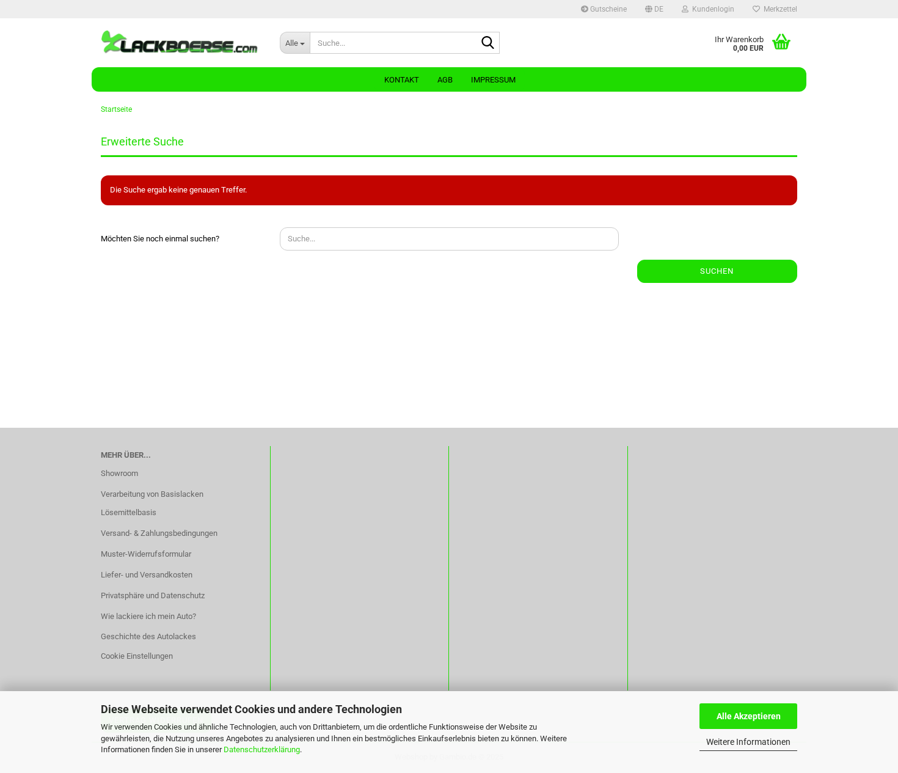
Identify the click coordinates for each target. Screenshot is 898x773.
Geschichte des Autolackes (148, 636)
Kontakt (401, 79)
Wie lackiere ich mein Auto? (148, 616)
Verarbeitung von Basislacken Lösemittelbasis (152, 503)
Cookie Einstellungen (137, 656)
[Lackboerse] (181, 42)
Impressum (493, 79)
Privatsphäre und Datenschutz (153, 595)
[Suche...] (488, 43)
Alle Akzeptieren (749, 716)
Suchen (717, 271)
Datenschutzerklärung (262, 749)
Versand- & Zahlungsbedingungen (159, 533)
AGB (445, 79)
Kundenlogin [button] (711, 9)
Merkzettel (778, 9)
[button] (654, 9)
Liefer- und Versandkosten (146, 574)
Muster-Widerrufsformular (146, 554)
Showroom (119, 473)
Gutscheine (607, 9)
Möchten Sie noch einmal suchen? (160, 238)
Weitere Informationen (748, 742)
